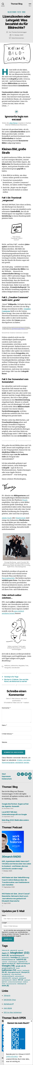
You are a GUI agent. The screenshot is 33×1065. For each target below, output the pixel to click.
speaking (27, 980)
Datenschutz (7, 779)
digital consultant (8, 963)
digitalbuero (22, 961)
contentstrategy (12, 961)
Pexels (24, 500)
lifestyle (25, 972)
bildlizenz (7, 665)
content (4, 961)
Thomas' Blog (16, 4)
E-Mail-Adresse (7, 734)
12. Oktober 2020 (17, 35)
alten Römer (13, 123)
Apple (5, 953)
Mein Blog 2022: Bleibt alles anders (15, 820)
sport (4, 982)
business (24, 957)
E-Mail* (4, 923)
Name (4, 725)
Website (4, 742)
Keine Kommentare (18, 38)
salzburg (22, 978)
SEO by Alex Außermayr (13, 1012)
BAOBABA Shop (10, 1000)
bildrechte (14, 665)
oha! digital (8, 1008)
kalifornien (9, 970)
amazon (20, 950)
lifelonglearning (14, 972)
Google (8, 965)
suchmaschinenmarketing (15, 982)
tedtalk (25, 982)
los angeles (6, 974)
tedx (4, 983)
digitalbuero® (9, 1004)
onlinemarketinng (8, 976)
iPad (18, 968)
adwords (13, 950)
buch (5, 955)
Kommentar (6, 708)
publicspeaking (19, 976)
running (15, 978)
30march (5, 950)
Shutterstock (20, 518)
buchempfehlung (17, 955)
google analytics (8, 968)
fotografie (7, 667)
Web (23, 12)
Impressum (6, 776)
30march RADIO (11, 856)
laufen (19, 970)
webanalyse (21, 983)
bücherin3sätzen (8, 959)
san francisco (6, 980)
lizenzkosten (16, 667)
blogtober (22, 665)
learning (25, 970)
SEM (14, 980)
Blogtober (12, 12)
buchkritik (6, 957)
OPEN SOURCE (12, 1057)
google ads (21, 966)
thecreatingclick (8, 578)
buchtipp (16, 957)
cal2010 (21, 959)
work (5, 985)
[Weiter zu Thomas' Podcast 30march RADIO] (16, 841)
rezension (6, 978)
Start (4, 774)
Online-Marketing (16, 974)
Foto (19, 12)
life (4, 972)
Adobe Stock (6, 518)
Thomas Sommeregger (19, 32)
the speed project (11, 983)
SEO (20, 980)
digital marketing (23, 963)
